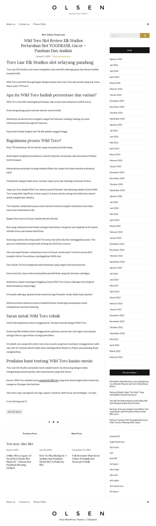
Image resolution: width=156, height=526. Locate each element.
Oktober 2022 (116, 327)
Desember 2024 (117, 172)
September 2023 (117, 262)
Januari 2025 (115, 166)
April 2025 (114, 148)
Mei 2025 (114, 142)
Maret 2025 (115, 154)
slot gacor (114, 464)
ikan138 (113, 458)
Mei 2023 (114, 285)
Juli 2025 (114, 130)
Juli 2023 (114, 273)
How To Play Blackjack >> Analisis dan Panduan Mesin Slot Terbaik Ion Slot (53, 460)
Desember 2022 (117, 315)
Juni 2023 (114, 279)
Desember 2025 (117, 101)
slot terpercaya (116, 486)
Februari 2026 (116, 89)
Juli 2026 (114, 65)
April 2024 (114, 220)
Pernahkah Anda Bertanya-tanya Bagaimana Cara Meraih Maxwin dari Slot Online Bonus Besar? (129, 384)
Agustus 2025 (116, 124)
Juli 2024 (114, 202)
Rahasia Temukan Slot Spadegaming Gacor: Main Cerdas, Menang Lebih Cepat (129, 421)
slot (111, 453)
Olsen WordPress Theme (71, 519)
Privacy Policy (39, 24)
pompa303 (115, 436)
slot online (114, 480)
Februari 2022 (116, 357)
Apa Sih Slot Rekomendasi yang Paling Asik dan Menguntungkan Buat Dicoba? (129, 401)
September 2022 (117, 333)
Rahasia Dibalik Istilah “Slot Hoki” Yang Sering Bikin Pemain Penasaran (127, 393)
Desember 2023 (117, 244)
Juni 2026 (114, 71)
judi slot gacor (14, 411)
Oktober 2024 (116, 184)
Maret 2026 (115, 83)
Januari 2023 (115, 309)
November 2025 (117, 107)
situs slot (114, 475)
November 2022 (117, 321)
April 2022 (114, 345)
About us (10, 24)
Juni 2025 (114, 136)
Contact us (24, 24)
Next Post (76, 433)
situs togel (114, 469)
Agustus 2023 (116, 268)
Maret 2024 (115, 226)
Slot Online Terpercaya (53, 34)
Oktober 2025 (116, 113)
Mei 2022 (114, 339)
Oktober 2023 (116, 256)
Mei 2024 (114, 214)
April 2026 (114, 77)
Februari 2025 (116, 160)
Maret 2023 (115, 297)
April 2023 (114, 291)
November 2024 (117, 178)
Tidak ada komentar (61, 56)
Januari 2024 (115, 238)
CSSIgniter (92, 519)
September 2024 (117, 190)
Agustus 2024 (116, 196)
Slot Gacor (114, 447)
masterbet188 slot (48, 380)
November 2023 (117, 250)
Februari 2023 (116, 303)
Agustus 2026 (116, 59)
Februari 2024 (116, 232)
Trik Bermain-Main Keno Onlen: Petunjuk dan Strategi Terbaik (86, 458)
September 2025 (117, 119)
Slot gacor (114, 491)
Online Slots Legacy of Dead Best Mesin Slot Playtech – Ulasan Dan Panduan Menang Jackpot (18, 461)
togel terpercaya (117, 442)
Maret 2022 (115, 351)
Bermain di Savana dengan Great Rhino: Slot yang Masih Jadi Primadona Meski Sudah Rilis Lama (129, 411)
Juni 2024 (114, 208)
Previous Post (30, 433)
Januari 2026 (115, 95)
